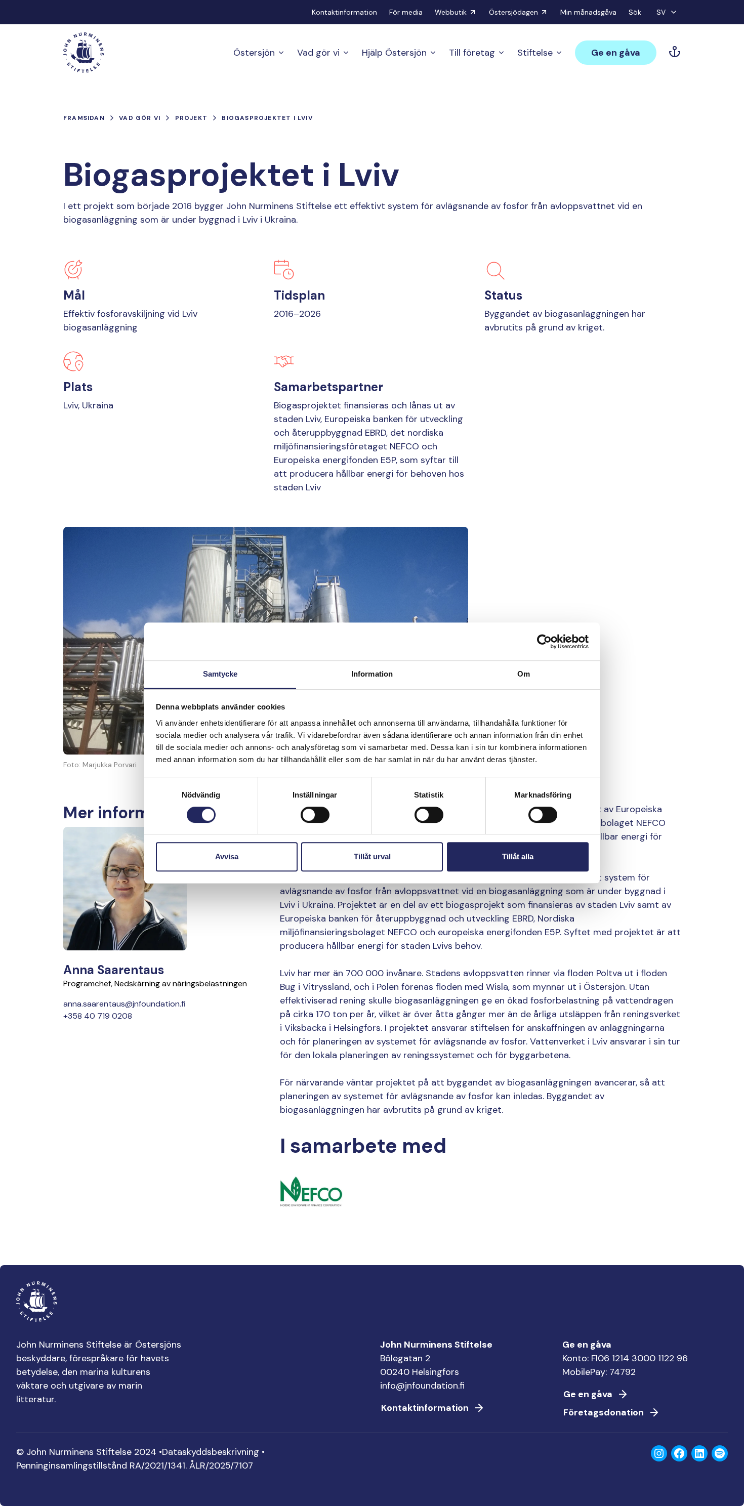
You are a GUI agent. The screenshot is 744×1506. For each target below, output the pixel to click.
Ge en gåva (615, 53)
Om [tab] (523, 674)
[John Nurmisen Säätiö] (83, 52)
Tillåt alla (517, 856)
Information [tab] (372, 674)
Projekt (191, 118)
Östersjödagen (513, 12)
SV (661, 12)
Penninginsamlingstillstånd (71, 1465)
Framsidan (84, 118)
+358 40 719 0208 (97, 1016)
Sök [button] (635, 12)
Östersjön (254, 53)
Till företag (472, 53)
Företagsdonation (603, 1412)
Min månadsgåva (588, 12)
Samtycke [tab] (220, 674)
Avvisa (226, 856)
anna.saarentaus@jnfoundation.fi (124, 1003)
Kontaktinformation (344, 12)
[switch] (315, 819)
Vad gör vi (318, 53)
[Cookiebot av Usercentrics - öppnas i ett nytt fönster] (544, 641)
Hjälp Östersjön (394, 53)
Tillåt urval (372, 856)
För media (406, 12)
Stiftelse (535, 53)
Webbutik (451, 12)
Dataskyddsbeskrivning (210, 1452)
